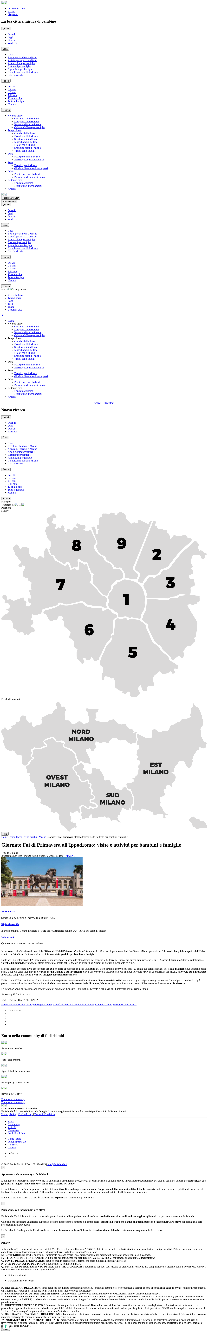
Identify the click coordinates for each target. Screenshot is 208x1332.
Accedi (11, 11)
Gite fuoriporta (15, 75)
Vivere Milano (15, 295)
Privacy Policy (8, 1114)
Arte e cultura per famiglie (21, 63)
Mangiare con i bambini (26, 121)
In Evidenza (8, 911)
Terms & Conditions (44, 1114)
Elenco (24, 289)
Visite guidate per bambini (39, 1004)
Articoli (12, 396)
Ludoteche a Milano (24, 144)
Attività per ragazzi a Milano (22, 60)
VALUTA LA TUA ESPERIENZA (19, 1000)
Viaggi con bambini (24, 150)
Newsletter (13, 1130)
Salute (11, 306)
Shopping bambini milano (27, 147)
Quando (12, 34)
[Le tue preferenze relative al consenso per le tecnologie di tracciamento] (6, 1326)
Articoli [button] (12, 188)
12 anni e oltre (15, 98)
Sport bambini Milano (25, 139)
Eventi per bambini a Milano (22, 57)
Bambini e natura (103, 1004)
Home (11, 320)
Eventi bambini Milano (26, 136)
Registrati (13, 14)
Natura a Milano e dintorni (27, 124)
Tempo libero (14, 298)
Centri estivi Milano (24, 133)
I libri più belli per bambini (28, 185)
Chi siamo (13, 1144)
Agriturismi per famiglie (20, 69)
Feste (10, 300)
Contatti (12, 1147)
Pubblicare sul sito (17, 1141)
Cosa (10, 54)
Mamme (12, 104)
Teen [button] (10, 162)
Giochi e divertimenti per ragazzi (31, 168)
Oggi (10, 37)
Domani (12, 40)
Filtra (5, 834)
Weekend (12, 43)
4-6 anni (12, 92)
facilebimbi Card (16, 8)
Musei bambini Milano (26, 142)
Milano (5, 510)
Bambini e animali (84, 1004)
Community (14, 1124)
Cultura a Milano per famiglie (29, 127)
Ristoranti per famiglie (19, 66)
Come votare (14, 1138)
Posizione (6, 507)
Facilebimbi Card (17, 1133)
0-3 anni (12, 89)
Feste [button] (10, 153)
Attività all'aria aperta (64, 1004)
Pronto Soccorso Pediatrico (28, 174)
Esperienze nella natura (124, 1004)
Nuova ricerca (9, 201)
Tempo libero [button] (14, 130)
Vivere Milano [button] (15, 115)
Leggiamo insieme (23, 183)
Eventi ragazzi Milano (25, 165)
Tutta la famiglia (16, 101)
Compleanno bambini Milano (23, 72)
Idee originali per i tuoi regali (29, 159)
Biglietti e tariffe (10, 924)
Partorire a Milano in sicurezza (30, 177)
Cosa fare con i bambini (26, 118)
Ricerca (6, 110)
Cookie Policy (25, 1114)
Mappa (17, 289)
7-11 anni (12, 95)
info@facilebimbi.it (57, 1164)
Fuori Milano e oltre (11, 699)
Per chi (11, 86)
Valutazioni (7, 937)
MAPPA (70, 855)
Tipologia (6, 504)
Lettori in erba (15, 309)
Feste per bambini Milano (27, 156)
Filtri (4, 289)
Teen (10, 303)
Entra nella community (13, 1099)
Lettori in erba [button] (15, 180)
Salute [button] (11, 171)
